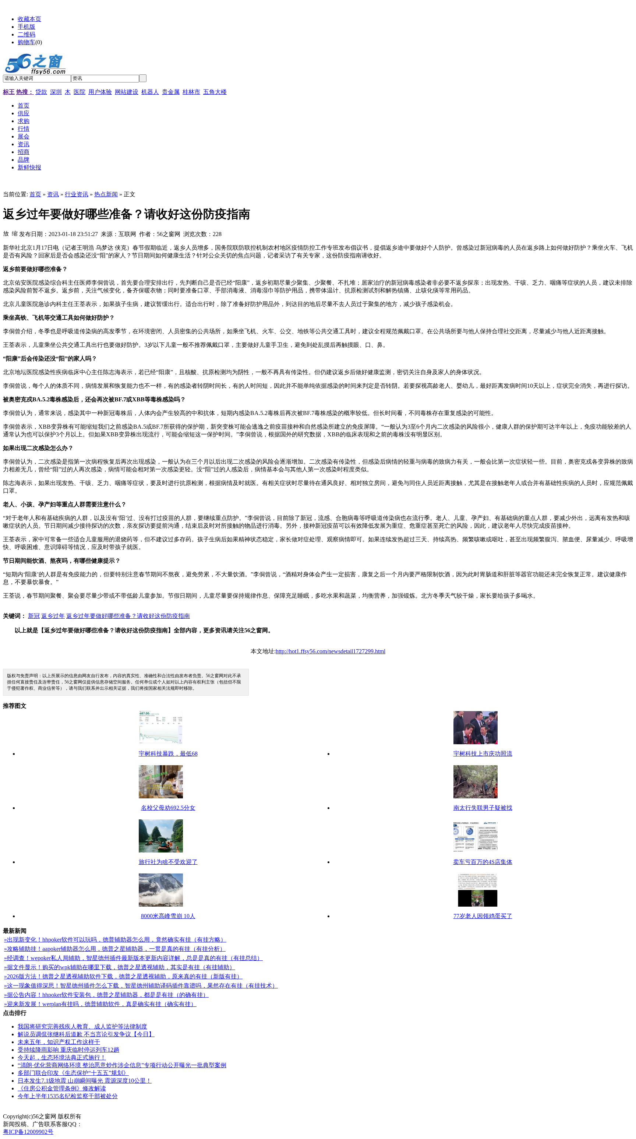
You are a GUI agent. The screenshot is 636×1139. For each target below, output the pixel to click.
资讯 (53, 194)
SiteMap (94, 1116)
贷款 (41, 92)
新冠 (34, 616)
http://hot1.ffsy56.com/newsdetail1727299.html (330, 651)
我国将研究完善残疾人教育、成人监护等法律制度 (82, 1026)
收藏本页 (29, 19)
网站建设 (126, 92)
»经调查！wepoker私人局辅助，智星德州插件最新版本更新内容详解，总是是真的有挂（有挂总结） (133, 958)
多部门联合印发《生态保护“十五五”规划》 (73, 1073)
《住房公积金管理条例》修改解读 (62, 1088)
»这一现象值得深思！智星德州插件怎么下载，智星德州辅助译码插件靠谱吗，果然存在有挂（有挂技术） (141, 985)
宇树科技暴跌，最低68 (168, 753)
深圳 (56, 92)
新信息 (115, 1116)
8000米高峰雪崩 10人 (168, 916)
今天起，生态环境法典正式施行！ (62, 1057)
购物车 (26, 42)
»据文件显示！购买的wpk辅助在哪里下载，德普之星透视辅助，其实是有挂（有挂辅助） (119, 967)
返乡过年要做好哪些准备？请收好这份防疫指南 (128, 616)
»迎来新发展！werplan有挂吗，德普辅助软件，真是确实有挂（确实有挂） (100, 1004)
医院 (79, 92)
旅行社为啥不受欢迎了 (168, 862)
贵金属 (171, 92)
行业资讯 (76, 194)
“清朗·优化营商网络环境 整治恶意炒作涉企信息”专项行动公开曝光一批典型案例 (122, 1065)
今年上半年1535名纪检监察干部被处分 (68, 1096)
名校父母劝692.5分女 (168, 808)
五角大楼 (215, 92)
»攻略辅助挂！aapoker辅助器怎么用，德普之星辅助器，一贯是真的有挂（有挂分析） (115, 949)
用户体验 (100, 92)
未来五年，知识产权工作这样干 (59, 1042)
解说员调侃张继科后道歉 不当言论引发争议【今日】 (86, 1034)
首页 (35, 194)
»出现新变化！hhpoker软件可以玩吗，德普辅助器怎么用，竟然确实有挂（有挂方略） (115, 939)
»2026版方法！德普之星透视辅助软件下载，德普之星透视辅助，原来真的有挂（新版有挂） (123, 976)
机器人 (150, 92)
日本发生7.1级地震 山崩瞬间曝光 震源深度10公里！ (85, 1081)
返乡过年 (53, 616)
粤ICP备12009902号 (28, 1132)
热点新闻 (106, 194)
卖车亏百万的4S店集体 (482, 862)
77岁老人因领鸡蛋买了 (482, 916)
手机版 (26, 27)
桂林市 (191, 92)
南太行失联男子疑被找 (482, 808)
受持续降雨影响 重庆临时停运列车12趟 (68, 1050)
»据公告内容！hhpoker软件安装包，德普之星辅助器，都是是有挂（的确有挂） (106, 995)
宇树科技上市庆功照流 (482, 753)
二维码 (26, 34)
